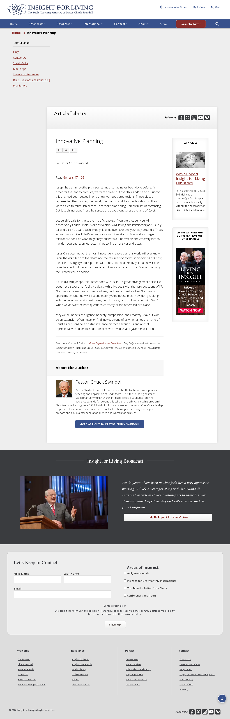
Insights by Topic (80, 659)
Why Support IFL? (134, 674)
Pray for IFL (20, 85)
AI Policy (184, 689)
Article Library (79, 669)
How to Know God (27, 679)
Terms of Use (186, 684)
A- (59, 150)
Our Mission (24, 659)
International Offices (190, 664)
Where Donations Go (136, 679)
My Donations (133, 684)
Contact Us (19, 57)
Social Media (20, 63)
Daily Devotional (80, 674)
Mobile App (19, 68)
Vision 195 (23, 674)
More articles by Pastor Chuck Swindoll (110, 424)
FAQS (16, 52)
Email (18, 588)
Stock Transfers (133, 664)
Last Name (71, 573)
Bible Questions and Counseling (31, 80)
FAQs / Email (186, 669)
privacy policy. (133, 614)
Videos (75, 679)
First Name (21, 573)
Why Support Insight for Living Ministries (190, 178)
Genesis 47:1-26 (73, 177)
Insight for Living (50, 9)
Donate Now (132, 659)
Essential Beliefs (26, 669)
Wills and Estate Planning (138, 669)
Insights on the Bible (82, 664)
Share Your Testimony (26, 74)
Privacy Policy (186, 679)
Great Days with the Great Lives (105, 343)
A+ (73, 150)
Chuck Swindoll (25, 664)
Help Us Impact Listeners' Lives (168, 517)
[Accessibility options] (222, 698)
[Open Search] (217, 24)
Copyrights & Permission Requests (197, 674)
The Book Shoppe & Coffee (31, 684)
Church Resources (81, 684)
